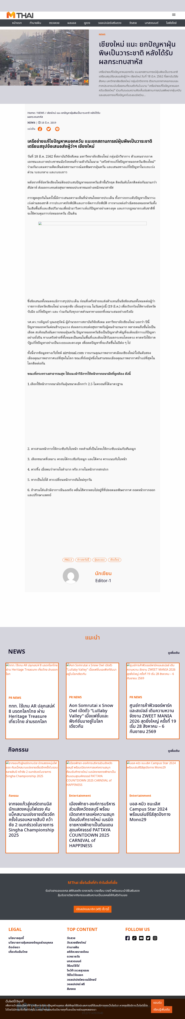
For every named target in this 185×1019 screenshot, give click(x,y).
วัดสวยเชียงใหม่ (76, 942)
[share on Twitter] (49, 129)
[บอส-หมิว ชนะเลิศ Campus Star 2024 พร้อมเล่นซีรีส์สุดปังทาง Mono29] (153, 776)
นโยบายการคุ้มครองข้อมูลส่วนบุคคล (30, 942)
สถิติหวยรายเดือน (78, 952)
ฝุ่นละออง (99, 560)
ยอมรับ (157, 1003)
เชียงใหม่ (114, 560)
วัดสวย (133, 23)
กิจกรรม (14, 796)
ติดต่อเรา (14, 947)
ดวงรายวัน (73, 956)
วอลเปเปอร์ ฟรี (76, 984)
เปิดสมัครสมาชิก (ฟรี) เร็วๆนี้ (92, 909)
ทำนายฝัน (35, 23)
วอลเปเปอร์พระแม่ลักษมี (81, 980)
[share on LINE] (57, 129)
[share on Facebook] (40, 129)
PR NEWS (15, 698)
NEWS (102, 34)
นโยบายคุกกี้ (16, 938)
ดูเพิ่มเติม (174, 653)
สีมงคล (71, 989)
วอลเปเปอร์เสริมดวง (109, 23)
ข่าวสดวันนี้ (83, 560)
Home (31, 113)
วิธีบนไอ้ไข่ (73, 966)
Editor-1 (103, 581)
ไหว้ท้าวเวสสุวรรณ (78, 970)
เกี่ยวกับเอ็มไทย (17, 952)
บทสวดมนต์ (151, 23)
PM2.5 (68, 560)
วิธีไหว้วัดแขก (75, 975)
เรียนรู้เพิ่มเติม (161, 1009)
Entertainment (80, 796)
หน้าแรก (17, 23)
